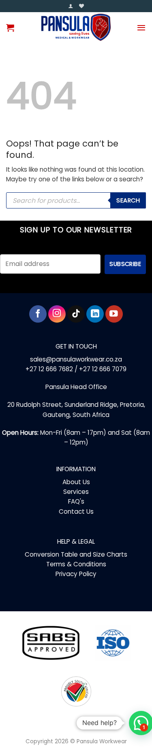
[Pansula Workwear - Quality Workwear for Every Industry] (76, 27)
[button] (70, 6)
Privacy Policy (76, 574)
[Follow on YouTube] (114, 314)
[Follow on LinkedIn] (95, 314)
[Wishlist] (81, 6)
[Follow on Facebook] (38, 314)
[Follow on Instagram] (57, 314)
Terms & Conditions (76, 564)
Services (76, 491)
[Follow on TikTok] (76, 314)
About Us (76, 482)
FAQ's (76, 501)
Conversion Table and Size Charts (76, 554)
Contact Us (76, 511)
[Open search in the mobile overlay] (76, 200)
